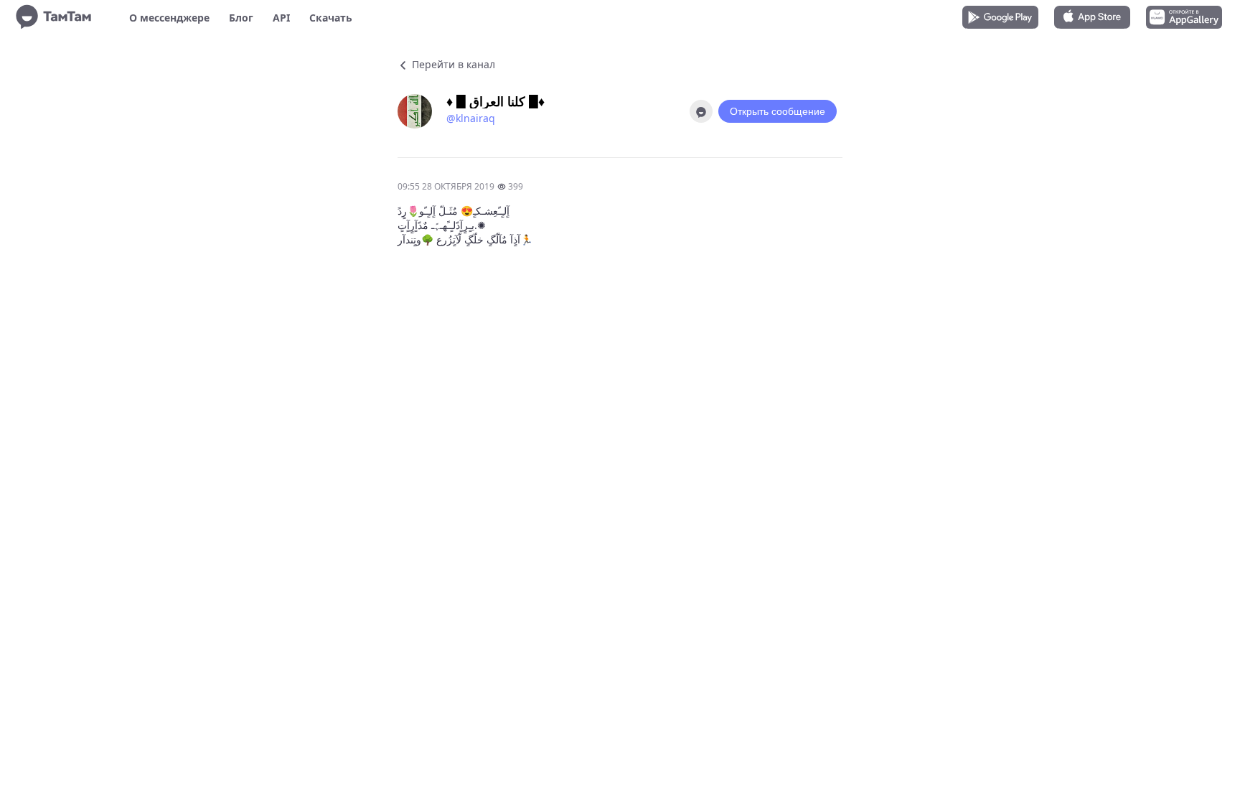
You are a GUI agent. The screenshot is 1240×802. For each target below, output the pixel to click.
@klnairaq (470, 118)
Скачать (330, 17)
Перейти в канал (452, 64)
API (281, 17)
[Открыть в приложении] (701, 111)
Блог (241, 17)
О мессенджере (169, 17)
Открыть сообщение (777, 111)
